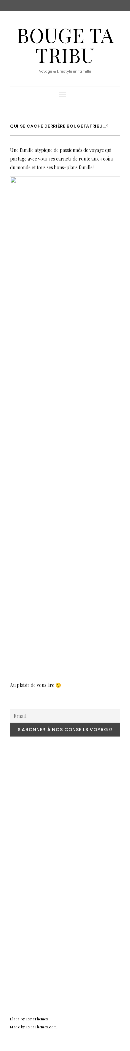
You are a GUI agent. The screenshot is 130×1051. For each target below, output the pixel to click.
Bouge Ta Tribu (65, 44)
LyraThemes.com (41, 1026)
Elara (15, 1018)
